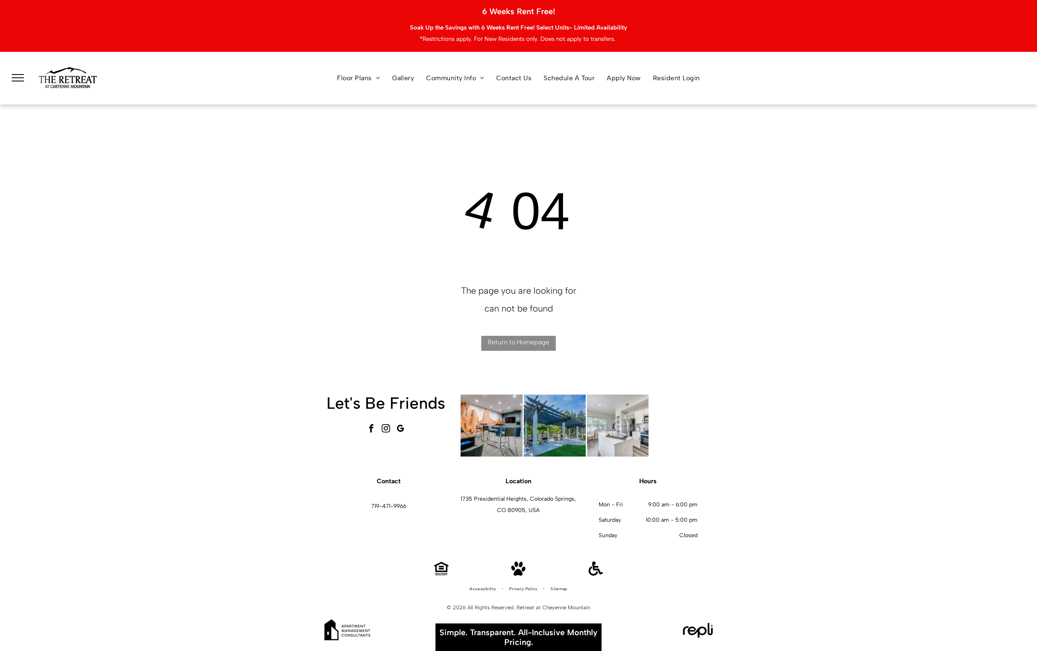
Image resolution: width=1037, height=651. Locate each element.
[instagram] (386, 429)
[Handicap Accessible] (596, 573)
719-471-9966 (388, 506)
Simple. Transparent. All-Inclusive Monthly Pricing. (518, 637)
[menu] (17, 77)
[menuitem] (358, 78)
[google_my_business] (400, 429)
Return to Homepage (518, 342)
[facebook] (371, 429)
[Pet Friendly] (518, 573)
